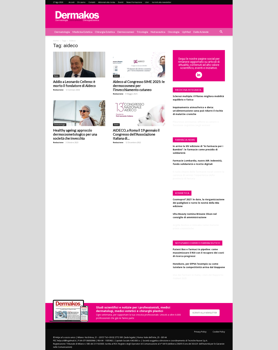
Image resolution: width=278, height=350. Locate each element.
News (56, 76)
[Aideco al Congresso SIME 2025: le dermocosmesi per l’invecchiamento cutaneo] (139, 64)
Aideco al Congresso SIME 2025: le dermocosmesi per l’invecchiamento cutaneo (139, 86)
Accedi (71, 2)
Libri (147, 2)
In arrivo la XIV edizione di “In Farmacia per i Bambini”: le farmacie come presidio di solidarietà (198, 149)
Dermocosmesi (125, 31)
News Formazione (134, 2)
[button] (221, 32)
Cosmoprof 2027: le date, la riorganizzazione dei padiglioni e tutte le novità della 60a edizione (198, 203)
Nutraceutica (158, 31)
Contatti (91, 2)
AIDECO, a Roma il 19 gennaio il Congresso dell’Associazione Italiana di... (136, 134)
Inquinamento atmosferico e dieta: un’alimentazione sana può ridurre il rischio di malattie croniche (198, 111)
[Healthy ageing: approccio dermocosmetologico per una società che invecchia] (79, 113)
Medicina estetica (82, 31)
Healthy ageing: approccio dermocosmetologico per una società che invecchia (75, 134)
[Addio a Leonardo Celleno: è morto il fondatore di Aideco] (79, 64)
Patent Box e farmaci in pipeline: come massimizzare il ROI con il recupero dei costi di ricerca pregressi (198, 253)
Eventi (120, 2)
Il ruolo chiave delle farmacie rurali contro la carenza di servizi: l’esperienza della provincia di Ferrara (198, 175)
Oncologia (173, 31)
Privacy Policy (200, 331)
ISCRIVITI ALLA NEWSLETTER (204, 312)
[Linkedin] (199, 75)
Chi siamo (81, 2)
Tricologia (142, 31)
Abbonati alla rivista (106, 2)
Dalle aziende (200, 31)
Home (56, 40)
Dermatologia (62, 31)
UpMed (186, 31)
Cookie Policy (219, 331)
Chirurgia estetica (105, 31)
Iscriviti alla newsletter (161, 2)
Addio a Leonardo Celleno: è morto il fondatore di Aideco (74, 84)
